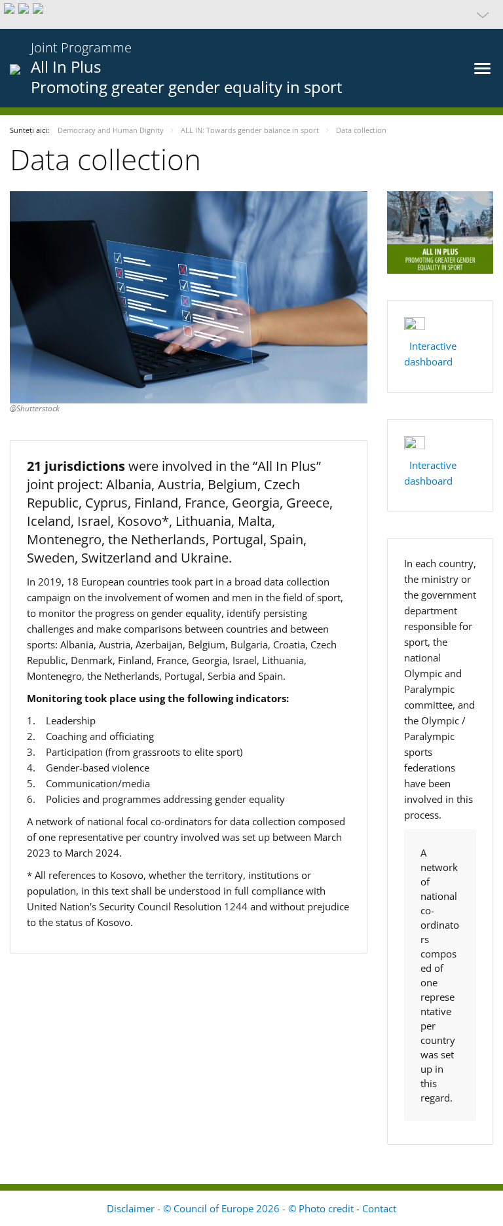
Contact (379, 1208)
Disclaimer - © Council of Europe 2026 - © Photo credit (231, 1208)
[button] (251, 14)
